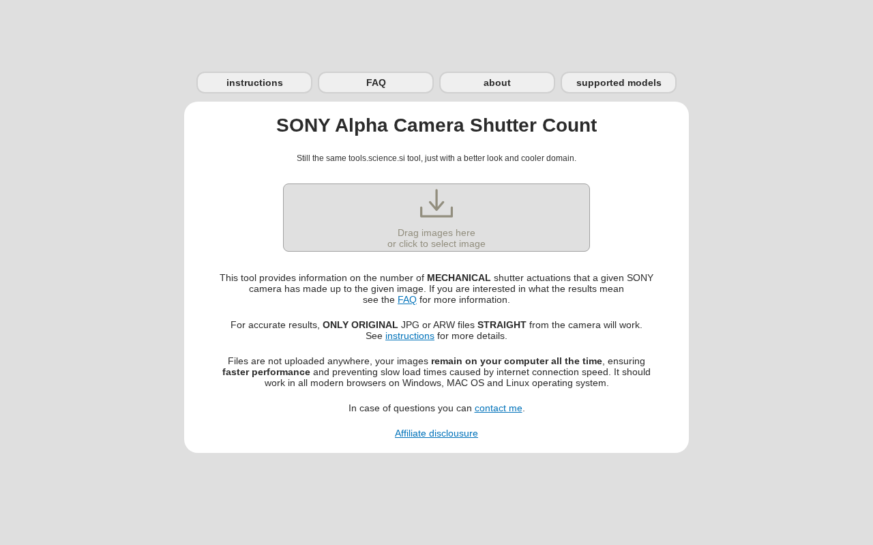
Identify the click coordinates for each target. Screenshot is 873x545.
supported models (619, 82)
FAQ (376, 82)
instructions (254, 82)
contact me (498, 407)
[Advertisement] (436, 30)
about (497, 82)
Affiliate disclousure (436, 433)
